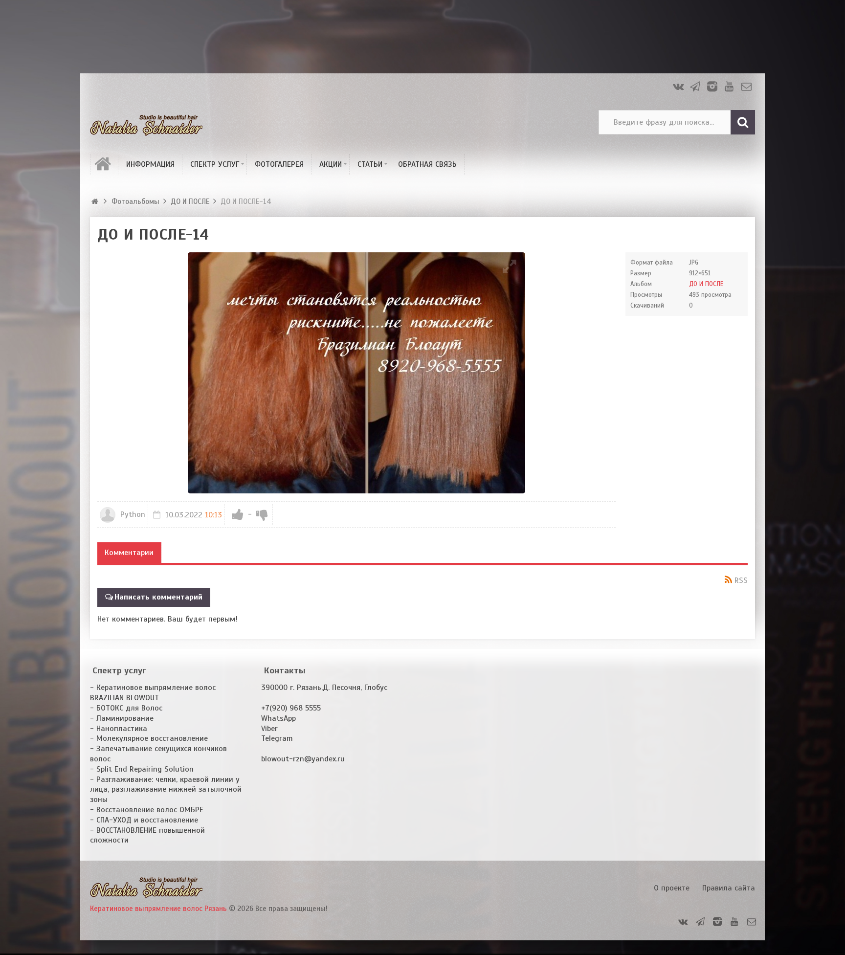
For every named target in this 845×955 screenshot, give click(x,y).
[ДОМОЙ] (104, 164)
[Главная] (96, 201)
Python (131, 514)
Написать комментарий (158, 597)
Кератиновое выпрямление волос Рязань (158, 908)
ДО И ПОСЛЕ (706, 284)
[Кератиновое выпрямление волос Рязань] (146, 122)
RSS (741, 580)
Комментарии (129, 552)
